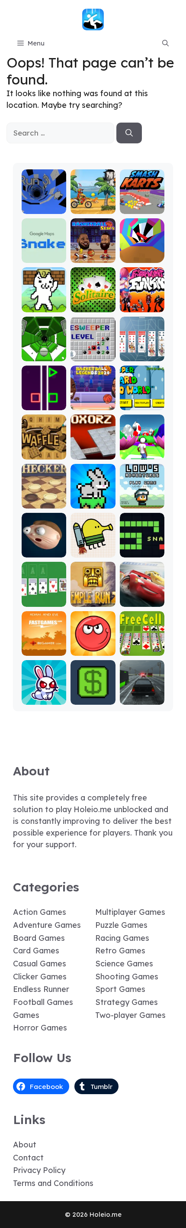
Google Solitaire (44, 597)
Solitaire (93, 306)
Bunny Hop (93, 502)
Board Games (39, 938)
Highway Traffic (142, 695)
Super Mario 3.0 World (142, 396)
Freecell (142, 649)
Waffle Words (43, 449)
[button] (165, 43)
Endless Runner (41, 989)
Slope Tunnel (43, 351)
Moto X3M (93, 208)
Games (26, 1015)
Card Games (36, 951)
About (24, 1145)
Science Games (124, 964)
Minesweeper (93, 351)
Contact (28, 1158)
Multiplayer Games (130, 912)
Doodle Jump (93, 547)
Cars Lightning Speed (142, 593)
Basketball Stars (93, 253)
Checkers (44, 502)
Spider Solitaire (142, 351)
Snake (142, 551)
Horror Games (40, 1028)
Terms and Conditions (53, 1183)
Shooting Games (126, 977)
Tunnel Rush (142, 253)
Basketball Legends (93, 400)
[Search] (129, 133)
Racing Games (122, 938)
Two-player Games (130, 1015)
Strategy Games (126, 1002)
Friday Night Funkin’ (142, 298)
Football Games (43, 1002)
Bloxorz (93, 453)
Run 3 (44, 208)
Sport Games (120, 989)
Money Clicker (93, 695)
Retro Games (120, 951)
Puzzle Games (121, 925)
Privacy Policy (39, 1170)
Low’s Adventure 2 (142, 494)
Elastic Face (44, 547)
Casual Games (39, 964)
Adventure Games (47, 925)
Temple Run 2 (93, 597)
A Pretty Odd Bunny (44, 695)
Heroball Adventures (93, 646)
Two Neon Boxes (44, 400)
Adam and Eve (44, 646)
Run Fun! (142, 453)
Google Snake (44, 253)
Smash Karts (142, 204)
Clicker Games (40, 977)
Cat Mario (44, 306)
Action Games (39, 912)
